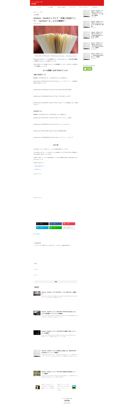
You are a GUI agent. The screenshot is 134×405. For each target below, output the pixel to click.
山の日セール (42, 61)
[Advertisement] (45, 186)
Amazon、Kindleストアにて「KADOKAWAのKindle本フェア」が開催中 (97, 55)
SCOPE (33, 4)
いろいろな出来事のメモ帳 (67, 398)
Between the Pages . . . (60, 56)
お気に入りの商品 (61, 7)
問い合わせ (95, 7)
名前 (35, 263)
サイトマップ (72, 7)
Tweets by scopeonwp (89, 65)
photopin (70, 56)
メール (36, 269)
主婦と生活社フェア (62, 59)
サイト (35, 275)
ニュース (39, 7)
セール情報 (50, 7)
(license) (74, 56)
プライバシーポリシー (83, 7)
